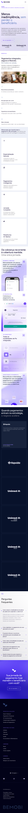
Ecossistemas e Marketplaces (10, 738)
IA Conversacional (7, 718)
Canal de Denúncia (7, 798)
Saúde (4, 736)
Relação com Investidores (9, 760)
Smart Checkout (7, 714)
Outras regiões (6, 750)
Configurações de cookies (8, 794)
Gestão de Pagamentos (9, 722)
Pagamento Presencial (8, 716)
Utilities (5, 730)
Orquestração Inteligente (9, 720)
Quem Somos (6, 758)
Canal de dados (6, 795)
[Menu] (25, 2)
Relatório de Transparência (8, 797)
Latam (4, 748)
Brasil (4, 746)
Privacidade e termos (7, 792)
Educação (5, 734)
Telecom (5, 732)
